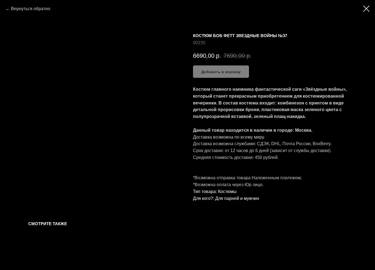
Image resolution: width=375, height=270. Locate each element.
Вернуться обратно (30, 8)
